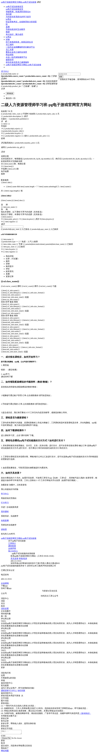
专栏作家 (21, 691)
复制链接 (10, 93)
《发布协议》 (85, 713)
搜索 (60, 77)
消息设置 (5, 608)
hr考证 (8, 37)
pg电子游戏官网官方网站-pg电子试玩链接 (18, 2)
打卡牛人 (13, 691)
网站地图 (5, 751)
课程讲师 (5, 691)
